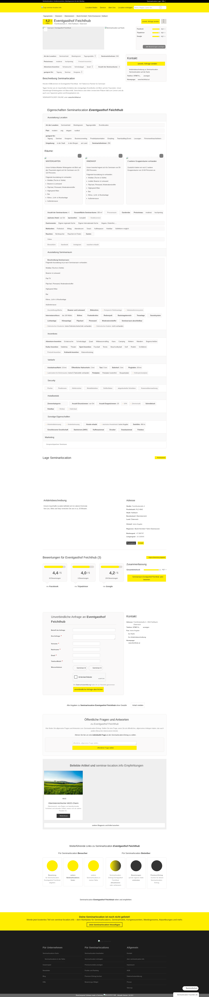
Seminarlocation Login (154, 1)
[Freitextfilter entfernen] (160, 7)
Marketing (49, 437)
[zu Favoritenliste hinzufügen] (46, 30)
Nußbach (134, 513)
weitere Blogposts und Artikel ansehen (105, 825)
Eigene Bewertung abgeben (156, 557)
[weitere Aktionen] (163, 21)
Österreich (134, 519)
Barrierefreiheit (191, 988)
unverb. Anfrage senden (150, 21)
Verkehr (51, 360)
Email (53, 655)
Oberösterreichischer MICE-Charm (63, 803)
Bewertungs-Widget (91, 982)
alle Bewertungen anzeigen (155, 47)
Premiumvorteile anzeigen (94, 965)
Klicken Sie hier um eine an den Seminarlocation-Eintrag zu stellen (105, 735)
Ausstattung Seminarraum (59, 252)
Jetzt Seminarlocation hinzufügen (104, 925)
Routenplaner (161, 457)
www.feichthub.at (74, 97)
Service (103, 7)
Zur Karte (131, 634)
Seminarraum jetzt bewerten (147, 578)
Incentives (52, 334)
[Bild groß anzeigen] (64, 158)
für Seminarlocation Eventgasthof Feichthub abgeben (52, 879)
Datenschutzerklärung (83, 685)
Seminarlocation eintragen (94, 959)
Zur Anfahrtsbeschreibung (137, 637)
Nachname (55, 649)
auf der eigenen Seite (136, 877)
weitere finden (72, 877)
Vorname (54, 644)
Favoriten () (187, 995)
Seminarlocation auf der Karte (139, 72)
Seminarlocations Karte (51, 953)
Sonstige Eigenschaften (58, 416)
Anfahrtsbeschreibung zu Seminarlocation (143, 69)
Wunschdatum (56, 667)
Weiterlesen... (64, 816)
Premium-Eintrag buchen (93, 976)
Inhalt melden (137, 705)
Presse (129, 982)
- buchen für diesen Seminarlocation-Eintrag (156, 879)
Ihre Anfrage (56, 636)
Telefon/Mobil (56, 661)
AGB (128, 970)
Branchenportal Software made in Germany (89, 995)
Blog (44, 976)
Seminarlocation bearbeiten (94, 953)
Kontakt (140, 543)
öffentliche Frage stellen (105, 748)
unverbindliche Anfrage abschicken (88, 689)
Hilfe (163, 1)
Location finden (91, 7)
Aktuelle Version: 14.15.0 (125, 995)
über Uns (111, 7)
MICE (64, 798)
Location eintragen (125, 7)
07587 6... (137, 76)
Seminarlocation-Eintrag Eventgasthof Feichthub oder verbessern (115, 880)
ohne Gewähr (121, 705)
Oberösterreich (141, 516)
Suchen (164, 7)
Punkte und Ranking (92, 970)
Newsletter (46, 970)
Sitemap (129, 988)
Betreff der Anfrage (58, 630)
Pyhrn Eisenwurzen (153, 529)
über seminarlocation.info (135, 959)
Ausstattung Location (57, 117)
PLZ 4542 (139, 509)
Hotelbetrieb (53, 396)
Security (51, 380)
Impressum (131, 965)
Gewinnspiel (47, 965)
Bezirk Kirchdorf (140, 529)
